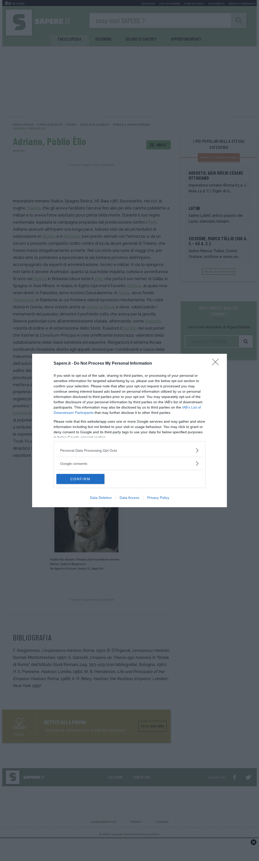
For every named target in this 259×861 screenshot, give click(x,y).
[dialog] (129, 430)
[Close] (217, 363)
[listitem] (129, 450)
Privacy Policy (158, 498)
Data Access (129, 498)
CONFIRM (80, 479)
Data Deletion (101, 498)
